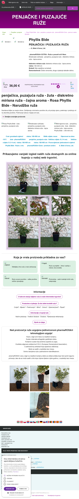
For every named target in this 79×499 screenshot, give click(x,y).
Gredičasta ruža (5, 438)
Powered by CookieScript (16, 495)
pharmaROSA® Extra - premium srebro (41, 145)
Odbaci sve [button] (23, 489)
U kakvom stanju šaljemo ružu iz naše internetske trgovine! (39, 297)
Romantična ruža (5, 433)
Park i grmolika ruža (6, 439)
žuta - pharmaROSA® (18, 139)
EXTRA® (36, 458)
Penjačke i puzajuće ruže (15, 33)
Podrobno (15, 472)
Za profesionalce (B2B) (8, 7)
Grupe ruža (4, 33)
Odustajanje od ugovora (54, 495)
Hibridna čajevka (5, 436)
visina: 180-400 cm (33, 136)
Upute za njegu (39, 322)
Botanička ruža (5, 446)
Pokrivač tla (4, 445)
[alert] (16, 476)
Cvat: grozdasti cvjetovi (14, 136)
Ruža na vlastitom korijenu (38, 2)
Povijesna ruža (5, 434)
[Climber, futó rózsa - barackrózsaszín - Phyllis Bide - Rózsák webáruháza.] (18, 422)
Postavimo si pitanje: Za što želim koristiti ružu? (39, 303)
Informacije (60, 2)
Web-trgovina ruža (13, 2)
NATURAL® (39, 462)
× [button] (28, 457)
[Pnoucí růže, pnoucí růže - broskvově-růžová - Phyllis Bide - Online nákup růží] (34, 422)
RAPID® (35, 464)
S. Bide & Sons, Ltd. (66, 145)
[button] (16, 493)
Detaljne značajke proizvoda (15, 116)
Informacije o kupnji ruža (39, 313)
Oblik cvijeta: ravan (50, 136)
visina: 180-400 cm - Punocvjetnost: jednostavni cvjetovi (54, 142)
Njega (51, 2)
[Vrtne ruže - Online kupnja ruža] (72, 8)
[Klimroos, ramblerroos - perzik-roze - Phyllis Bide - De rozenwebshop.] (61, 422)
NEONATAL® (40, 467)
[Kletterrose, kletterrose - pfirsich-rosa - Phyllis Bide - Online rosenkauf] (21, 422)
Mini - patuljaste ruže (6, 443)
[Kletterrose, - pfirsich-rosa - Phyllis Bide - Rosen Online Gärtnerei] (41, 422)
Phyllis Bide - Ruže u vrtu (14, 145)
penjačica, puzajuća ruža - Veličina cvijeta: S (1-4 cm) (48, 139)
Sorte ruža (24, 2)
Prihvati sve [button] (10, 489)
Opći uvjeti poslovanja (38, 495)
